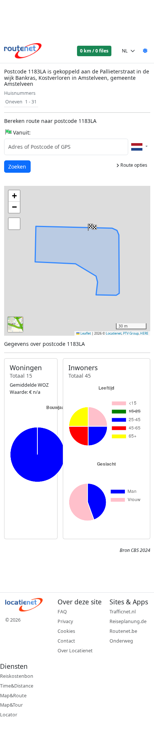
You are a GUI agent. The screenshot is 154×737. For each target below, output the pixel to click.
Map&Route (13, 695)
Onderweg (121, 641)
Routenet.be (123, 631)
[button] (91, 225)
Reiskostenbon (16, 676)
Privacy (65, 621)
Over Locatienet (75, 650)
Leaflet (85, 333)
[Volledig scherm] (14, 223)
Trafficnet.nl (123, 611)
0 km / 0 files (94, 51)
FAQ (62, 611)
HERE (144, 333)
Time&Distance (16, 686)
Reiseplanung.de (128, 621)
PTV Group (131, 333)
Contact (66, 641)
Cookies (66, 631)
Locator (8, 715)
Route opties (133, 165)
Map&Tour (11, 705)
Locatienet (113, 333)
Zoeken (18, 166)
